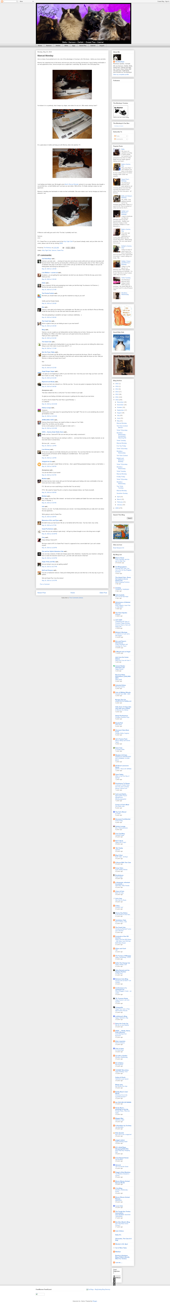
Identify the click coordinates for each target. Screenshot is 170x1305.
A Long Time (118, 973)
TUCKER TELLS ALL (122, 1070)
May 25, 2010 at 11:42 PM (49, 580)
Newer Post (41, 593)
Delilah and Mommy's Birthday (124, 212)
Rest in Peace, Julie (121, 921)
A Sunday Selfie (119, 749)
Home (40, 45)
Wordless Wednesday (125, 293)
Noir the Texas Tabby (48, 352)
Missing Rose (119, 1064)
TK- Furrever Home (121, 998)
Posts (117, 136)
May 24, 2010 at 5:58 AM (49, 317)
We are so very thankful (122, 1025)
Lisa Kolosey (46, 449)
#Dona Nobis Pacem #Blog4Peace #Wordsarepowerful (121, 797)
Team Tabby (119, 774)
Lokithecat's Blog (121, 1016)
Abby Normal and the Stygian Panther (122, 971)
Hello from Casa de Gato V (123, 660)
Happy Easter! (119, 669)
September (120, 410)
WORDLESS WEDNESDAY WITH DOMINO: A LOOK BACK (123, 758)
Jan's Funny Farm (121, 739)
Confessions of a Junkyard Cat (121, 988)
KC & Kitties (119, 1063)
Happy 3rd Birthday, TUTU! (123, 957)
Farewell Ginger (119, 835)
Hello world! (118, 679)
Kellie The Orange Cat (122, 963)
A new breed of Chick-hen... (123, 914)
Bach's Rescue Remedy (71, 184)
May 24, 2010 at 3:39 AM (49, 279)
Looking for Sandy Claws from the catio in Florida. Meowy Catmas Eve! (122, 786)
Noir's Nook (119, 841)
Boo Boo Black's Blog (122, 1222)
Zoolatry (118, 588)
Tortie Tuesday (126, 278)
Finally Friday (121, 476)
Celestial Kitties (120, 685)
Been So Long (119, 893)
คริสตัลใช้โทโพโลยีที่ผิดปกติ (123, 701)
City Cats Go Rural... (121, 900)
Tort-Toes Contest (122, 455)
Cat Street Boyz (46, 258)
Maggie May (119, 1118)
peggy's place (120, 1140)
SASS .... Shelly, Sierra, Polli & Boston (122, 1031)
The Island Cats (46, 341)
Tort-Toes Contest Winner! (122, 426)
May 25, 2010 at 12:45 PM (49, 558)
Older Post (103, 593)
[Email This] (67, 248)
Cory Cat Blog (120, 833)
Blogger (95, 1301)
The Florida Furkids (48, 293)
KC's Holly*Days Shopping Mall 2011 (121, 1148)
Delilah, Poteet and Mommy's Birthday (125, 262)
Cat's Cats (118, 898)
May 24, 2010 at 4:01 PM (49, 475)
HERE (61, 243)
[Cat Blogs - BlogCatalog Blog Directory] (98, 1289)
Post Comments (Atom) (76, 597)
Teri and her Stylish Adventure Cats (53, 551)
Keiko (43, 283)
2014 (117, 389)
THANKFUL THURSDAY (122, 589)
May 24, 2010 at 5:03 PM (49, 503)
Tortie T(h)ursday (122, 430)
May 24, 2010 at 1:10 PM (49, 445)
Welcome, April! (119, 1120)
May (118, 421)
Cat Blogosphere (121, 567)
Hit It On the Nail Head (121, 596)
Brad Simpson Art (118, 548)
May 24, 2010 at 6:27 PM (49, 525)
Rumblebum (119, 875)
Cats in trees (119, 1048)
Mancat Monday (122, 423)
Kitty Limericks (120, 1041)
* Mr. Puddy (119, 848)
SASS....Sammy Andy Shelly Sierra (52, 432)
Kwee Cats (118, 748)
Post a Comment (45, 584)
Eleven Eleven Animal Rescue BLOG (122, 1182)
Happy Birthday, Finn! (121, 1071)
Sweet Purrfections (47, 529)
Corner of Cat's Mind (122, 804)
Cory (43, 537)
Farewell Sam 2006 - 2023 (122, 694)
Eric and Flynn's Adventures (120, 642)
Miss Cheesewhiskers (121, 828)
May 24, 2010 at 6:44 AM (49, 326)
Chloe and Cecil (120, 948)
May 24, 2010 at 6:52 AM (49, 338)
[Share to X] (70, 248)
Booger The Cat (120, 699)
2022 (117, 383)
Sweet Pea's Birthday (125, 180)
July (118, 415)
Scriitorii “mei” (119, 907)
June (119, 418)
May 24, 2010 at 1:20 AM (49, 269)
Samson (49, 45)
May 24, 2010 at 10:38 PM (49, 534)
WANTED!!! (118, 1200)
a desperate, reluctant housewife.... (122, 883)
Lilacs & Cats (119, 891)
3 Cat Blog (118, 1188)
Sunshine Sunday (122, 493)
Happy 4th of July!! (120, 842)
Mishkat (44, 478)
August (119, 413)
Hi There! (118, 813)
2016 (117, 386)
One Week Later (120, 806)
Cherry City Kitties (121, 913)
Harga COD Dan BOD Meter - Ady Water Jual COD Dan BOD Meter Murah (123, 941)
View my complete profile (121, 74)
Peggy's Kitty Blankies (122, 1172)
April (118, 496)
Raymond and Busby (48, 381)
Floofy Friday (119, 820)
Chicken (117, 849)
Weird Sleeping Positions (122, 582)
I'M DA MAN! (119, 1159)
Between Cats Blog (121, 979)
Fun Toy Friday (121, 446)
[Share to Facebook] (72, 248)
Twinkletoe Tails (120, 920)
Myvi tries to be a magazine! (123, 1134)
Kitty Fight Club (68, 241)
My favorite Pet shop (121, 1086)
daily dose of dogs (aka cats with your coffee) (123, 707)
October (119, 407)
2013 (117, 391)
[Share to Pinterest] (74, 248)
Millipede (117, 614)
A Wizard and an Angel (122, 651)
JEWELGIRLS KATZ (48, 420)
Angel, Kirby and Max (48, 561)
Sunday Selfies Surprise (122, 733)
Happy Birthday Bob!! (121, 1141)
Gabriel (93, 45)
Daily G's (118, 1235)
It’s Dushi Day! (119, 1050)
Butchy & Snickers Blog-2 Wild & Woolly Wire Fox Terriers (122, 1257)
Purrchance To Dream (122, 783)
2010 (117, 399)
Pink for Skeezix (120, 1043)
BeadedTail (119, 723)
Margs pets (119, 1084)
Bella (66, 45)
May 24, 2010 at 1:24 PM (49, 458)
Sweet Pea (82, 45)
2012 (117, 394)
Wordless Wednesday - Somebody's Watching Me (121, 435)
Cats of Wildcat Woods (123, 692)
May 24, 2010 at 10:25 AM (49, 404)
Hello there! (118, 724)
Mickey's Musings (121, 632)
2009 (117, 508)
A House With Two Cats (123, 862)
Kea (43, 307)
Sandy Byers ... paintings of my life (121, 1108)
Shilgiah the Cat (47, 461)
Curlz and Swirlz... (121, 794)
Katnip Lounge (46, 407)
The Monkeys (119, 61)
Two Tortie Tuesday (120, 487)
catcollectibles (119, 1127)
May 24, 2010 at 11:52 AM (49, 428)
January (119, 504)
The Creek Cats (46, 321)
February (120, 502)
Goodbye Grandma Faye (122, 717)
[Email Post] (63, 247)
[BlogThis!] (69, 248)
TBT (116, 950)
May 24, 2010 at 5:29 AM (49, 303)
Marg (43, 329)
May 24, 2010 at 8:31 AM (49, 378)
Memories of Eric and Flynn (50, 520)
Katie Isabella (119, 595)
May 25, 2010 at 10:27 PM (49, 566)
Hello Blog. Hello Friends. (122, 885)
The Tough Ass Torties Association (122, 1212)
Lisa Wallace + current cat (50, 272)
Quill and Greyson (47, 570)
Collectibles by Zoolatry (123, 1125)
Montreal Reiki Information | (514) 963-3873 (123, 676)
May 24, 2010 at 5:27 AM (49, 289)
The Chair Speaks (121, 613)
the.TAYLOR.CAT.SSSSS (123, 1102)
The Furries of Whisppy (123, 956)
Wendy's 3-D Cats (121, 755)
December (120, 402)
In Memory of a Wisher (121, 710)
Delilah (58, 45)
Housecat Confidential (122, 819)
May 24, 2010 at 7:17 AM (49, 348)
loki (43, 506)
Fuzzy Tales (119, 868)
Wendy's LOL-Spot (121, 1244)
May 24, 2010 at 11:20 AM (49, 416)
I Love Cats (119, 1206)
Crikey (117, 905)
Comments (119, 139)
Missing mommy (120, 687)
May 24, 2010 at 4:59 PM (49, 492)
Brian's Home (119, 558)
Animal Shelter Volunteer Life (120, 666)
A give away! (119, 877)
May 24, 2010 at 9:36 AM (49, 386)
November (120, 405)
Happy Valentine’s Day (121, 1018)
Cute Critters (119, 1231)
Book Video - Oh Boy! (121, 857)
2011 (117, 397)
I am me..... (118, 1262)
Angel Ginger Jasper (48, 371)
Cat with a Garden (121, 1055)
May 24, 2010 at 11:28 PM (49, 547)
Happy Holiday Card (121, 964)
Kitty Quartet (119, 1133)
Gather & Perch (120, 1077)
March (119, 499)
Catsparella (119, 1007)
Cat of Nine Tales (121, 1248)
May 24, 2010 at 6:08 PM (49, 516)
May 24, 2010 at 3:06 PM (49, 466)
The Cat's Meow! (120, 812)
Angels (102, 45)
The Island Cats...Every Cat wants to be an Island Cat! (123, 579)
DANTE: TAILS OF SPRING (123, 769)
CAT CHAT (118, 620)
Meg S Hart (119, 855)
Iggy (73, 45)
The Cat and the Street (121, 1166)
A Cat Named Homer (122, 1158)
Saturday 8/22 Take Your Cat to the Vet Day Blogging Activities (123, 570)
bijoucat (118, 1165)
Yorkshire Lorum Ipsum (121, 1079)
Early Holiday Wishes (121, 869)
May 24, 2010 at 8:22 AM (49, 367)
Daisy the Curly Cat (121, 1023)
